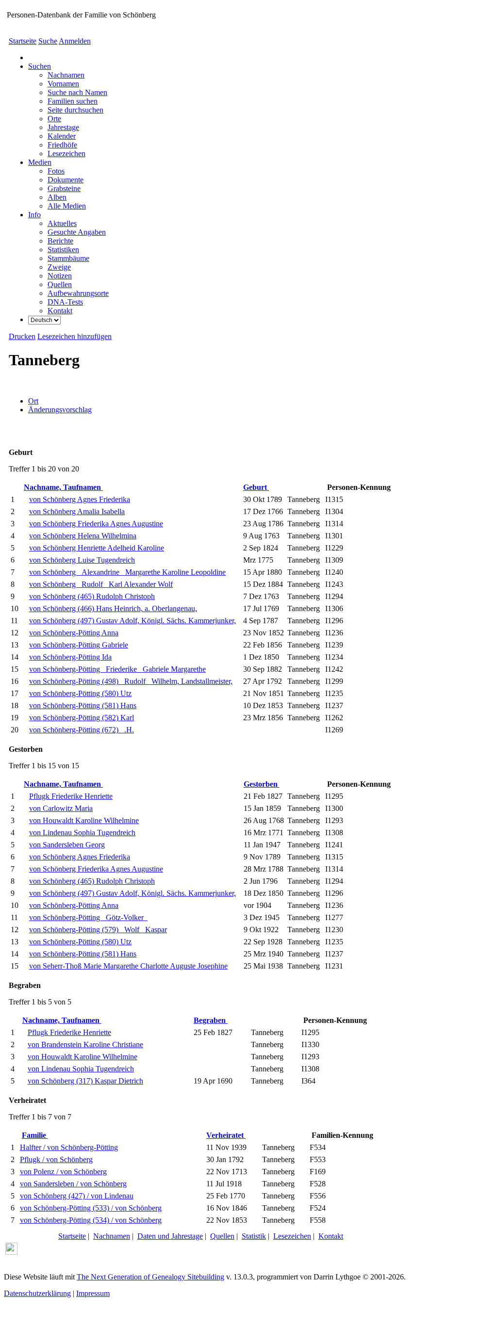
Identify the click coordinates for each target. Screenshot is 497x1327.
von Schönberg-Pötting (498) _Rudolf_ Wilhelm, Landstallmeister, (130, 681)
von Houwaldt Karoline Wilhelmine (84, 820)
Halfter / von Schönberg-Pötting (69, 1147)
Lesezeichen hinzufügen (74, 336)
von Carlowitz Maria (61, 808)
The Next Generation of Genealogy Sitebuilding (150, 1277)
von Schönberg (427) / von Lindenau (76, 1196)
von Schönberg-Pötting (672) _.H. (81, 730)
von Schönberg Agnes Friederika (79, 499)
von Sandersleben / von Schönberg (73, 1184)
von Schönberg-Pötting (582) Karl (81, 717)
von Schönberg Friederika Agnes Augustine (96, 523)
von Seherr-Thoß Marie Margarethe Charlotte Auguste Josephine (128, 966)
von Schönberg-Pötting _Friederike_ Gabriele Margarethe (117, 669)
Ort (33, 401)
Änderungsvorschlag (60, 409)
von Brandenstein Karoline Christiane (85, 1044)
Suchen (39, 66)
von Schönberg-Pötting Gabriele (78, 645)
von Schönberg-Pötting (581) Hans (82, 705)
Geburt (256, 487)
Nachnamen (111, 1236)
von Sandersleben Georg (67, 845)
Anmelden (75, 41)
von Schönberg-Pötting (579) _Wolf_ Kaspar (98, 929)
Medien (39, 162)
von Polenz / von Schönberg (63, 1171)
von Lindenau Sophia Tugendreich (82, 832)
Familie (35, 1135)
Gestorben (262, 784)
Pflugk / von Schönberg (56, 1159)
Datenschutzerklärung (37, 1293)
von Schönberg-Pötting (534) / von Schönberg (91, 1220)
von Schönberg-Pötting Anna (73, 633)
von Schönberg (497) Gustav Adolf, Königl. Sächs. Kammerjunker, (132, 620)
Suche (47, 41)
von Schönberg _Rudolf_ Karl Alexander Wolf (101, 584)
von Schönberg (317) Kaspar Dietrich (85, 1081)
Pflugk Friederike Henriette (71, 796)
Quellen (222, 1236)
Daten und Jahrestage (170, 1236)
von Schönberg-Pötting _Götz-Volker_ (88, 917)
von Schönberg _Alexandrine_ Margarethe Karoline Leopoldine (127, 572)
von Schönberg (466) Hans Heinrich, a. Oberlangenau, (113, 608)
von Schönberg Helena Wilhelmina (82, 536)
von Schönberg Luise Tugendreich (82, 560)
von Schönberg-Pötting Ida (70, 657)
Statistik (254, 1236)
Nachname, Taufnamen (63, 487)
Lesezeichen (292, 1236)
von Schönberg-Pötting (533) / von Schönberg (91, 1208)
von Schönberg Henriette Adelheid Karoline (96, 548)
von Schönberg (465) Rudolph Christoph (92, 596)
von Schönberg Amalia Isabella (77, 511)
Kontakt (330, 1236)
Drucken (22, 336)
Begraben (211, 1020)
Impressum (93, 1293)
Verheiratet (226, 1135)
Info (34, 214)
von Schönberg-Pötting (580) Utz (80, 693)
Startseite (22, 41)
